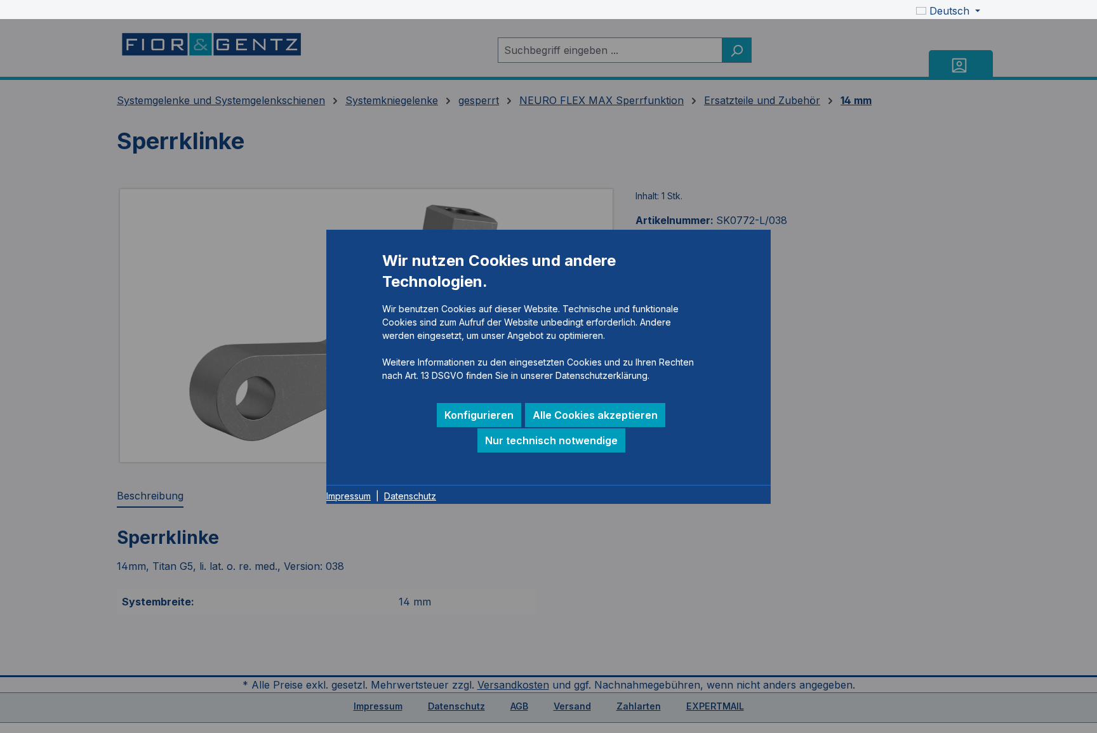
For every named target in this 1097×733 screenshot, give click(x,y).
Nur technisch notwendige (551, 440)
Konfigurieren (479, 415)
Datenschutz (410, 496)
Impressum (348, 496)
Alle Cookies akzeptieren (595, 415)
